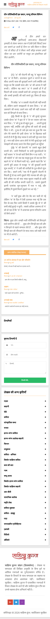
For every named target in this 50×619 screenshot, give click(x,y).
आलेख (6, 18)
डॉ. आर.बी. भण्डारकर (15, 276)
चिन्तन (11, 18)
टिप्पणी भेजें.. (25, 380)
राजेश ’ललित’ (13, 289)
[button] (13, 27)
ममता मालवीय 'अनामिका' (16, 303)
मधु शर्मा (18, 18)
